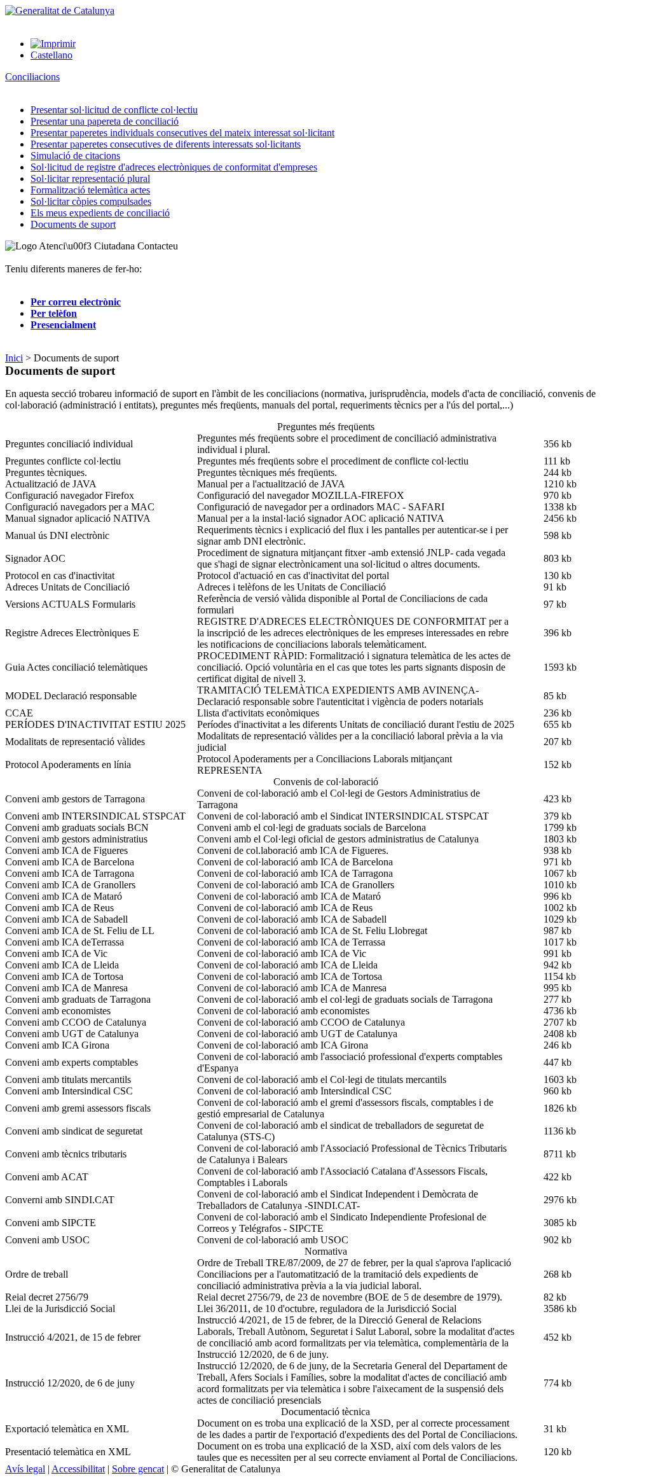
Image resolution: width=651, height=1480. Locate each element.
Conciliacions (32, 76)
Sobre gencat (138, 1468)
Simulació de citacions (75, 155)
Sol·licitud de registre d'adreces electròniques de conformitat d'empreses (174, 167)
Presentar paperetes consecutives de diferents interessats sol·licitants (166, 144)
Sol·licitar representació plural (90, 178)
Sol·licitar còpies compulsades (91, 201)
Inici (14, 358)
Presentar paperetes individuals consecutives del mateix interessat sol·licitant (182, 132)
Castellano (51, 55)
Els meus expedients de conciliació (100, 212)
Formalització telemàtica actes (90, 190)
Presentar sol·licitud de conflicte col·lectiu (114, 109)
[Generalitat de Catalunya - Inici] (59, 10)
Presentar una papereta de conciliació (105, 121)
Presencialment (63, 324)
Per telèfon (54, 313)
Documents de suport (73, 224)
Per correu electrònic (76, 302)
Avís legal (25, 1468)
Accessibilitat (78, 1468)
